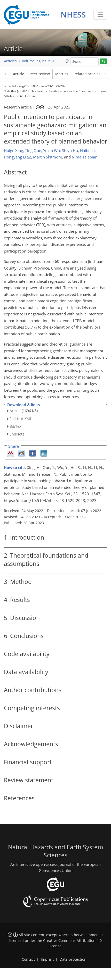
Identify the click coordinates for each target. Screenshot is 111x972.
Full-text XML (21, 418)
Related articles (87, 74)
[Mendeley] (10, 453)
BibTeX (15, 426)
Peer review (40, 74)
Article (18, 74)
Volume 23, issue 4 (38, 61)
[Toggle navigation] (100, 15)
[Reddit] (21, 453)
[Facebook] (32, 453)
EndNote (17, 434)
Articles (10, 61)
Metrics (61, 74)
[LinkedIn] (43, 453)
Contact (28, 959)
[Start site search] (103, 61)
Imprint (47, 959)
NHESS (73, 14)
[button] (67, 61)
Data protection (73, 959)
